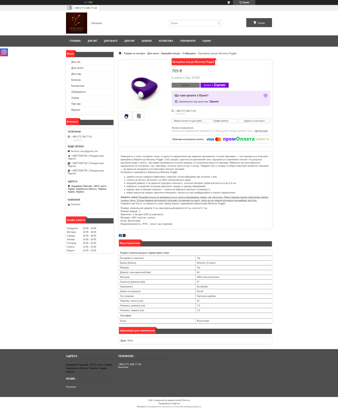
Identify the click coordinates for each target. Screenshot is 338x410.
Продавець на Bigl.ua (169, 403)
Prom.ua (186, 400)
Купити (185, 85)
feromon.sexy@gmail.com (84, 151)
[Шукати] (219, 23)
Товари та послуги (134, 53)
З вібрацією (189, 53)
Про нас (76, 103)
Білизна (147, 41)
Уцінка (206, 41)
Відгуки (75, 109)
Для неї (92, 41)
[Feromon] (76, 23)
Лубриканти (187, 41)
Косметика (166, 41)
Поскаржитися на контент (160, 406)
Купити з (208, 85)
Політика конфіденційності (187, 406)
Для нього (110, 41)
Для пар (129, 41)
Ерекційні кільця (170, 53)
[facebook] (120, 236)
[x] (124, 236)
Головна (75, 41)
